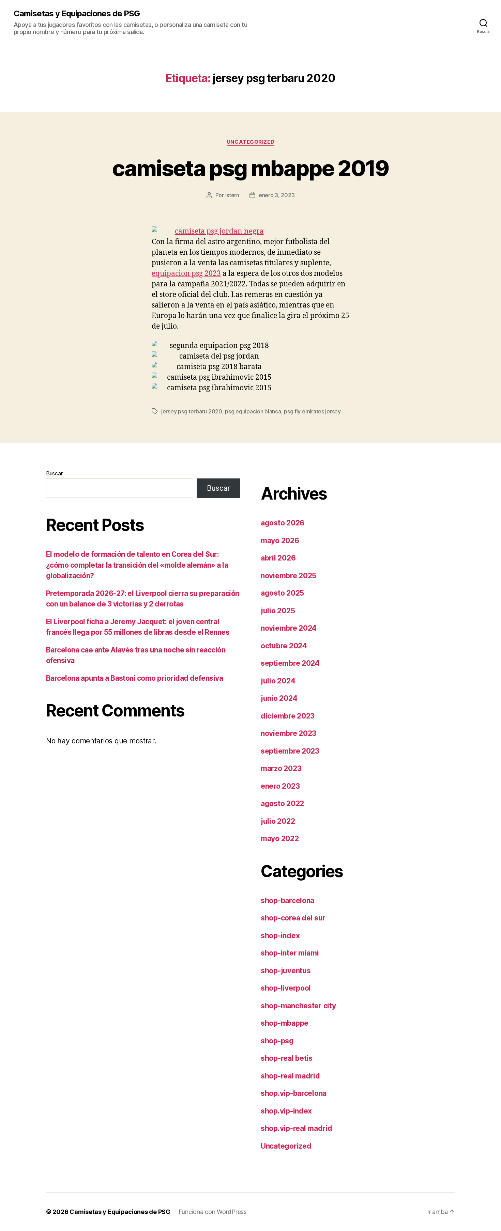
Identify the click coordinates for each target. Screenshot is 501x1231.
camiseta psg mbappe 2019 (250, 168)
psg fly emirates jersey (312, 411)
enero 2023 (280, 786)
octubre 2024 (284, 646)
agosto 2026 (282, 523)
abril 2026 (278, 558)
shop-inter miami (290, 953)
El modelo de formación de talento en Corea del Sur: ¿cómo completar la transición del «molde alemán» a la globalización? (137, 565)
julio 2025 (278, 610)
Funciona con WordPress (213, 1211)
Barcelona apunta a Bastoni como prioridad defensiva (134, 678)
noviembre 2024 (289, 628)
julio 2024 (278, 681)
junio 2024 (279, 698)
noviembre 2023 (288, 733)
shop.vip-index (286, 1111)
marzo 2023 (281, 768)
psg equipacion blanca (253, 411)
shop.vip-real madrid (296, 1128)
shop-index (280, 935)
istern (232, 195)
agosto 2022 (282, 803)
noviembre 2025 (288, 575)
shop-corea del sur (293, 918)
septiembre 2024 (290, 663)
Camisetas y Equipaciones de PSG (77, 14)
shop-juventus (286, 970)
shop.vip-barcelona (294, 1093)
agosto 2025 (282, 593)
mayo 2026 (280, 540)
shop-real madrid (290, 1076)
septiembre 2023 (290, 751)
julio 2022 (278, 821)
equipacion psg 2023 (186, 273)
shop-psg (277, 1041)
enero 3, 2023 (277, 195)
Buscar (54, 473)
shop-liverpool (286, 988)
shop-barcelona (287, 900)
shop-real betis (287, 1058)
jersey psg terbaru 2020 (191, 411)
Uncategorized (250, 142)
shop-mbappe (284, 1023)
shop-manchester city (298, 1005)
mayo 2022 (280, 838)
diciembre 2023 (288, 716)
